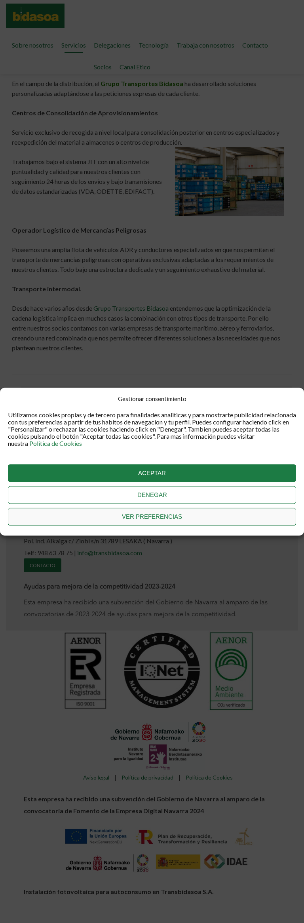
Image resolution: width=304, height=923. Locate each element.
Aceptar (152, 473)
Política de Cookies (55, 443)
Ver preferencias (152, 516)
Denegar (152, 494)
